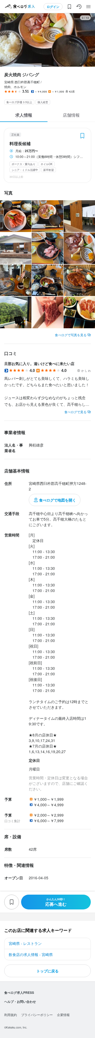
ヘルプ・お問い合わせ (20, 1001)
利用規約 (10, 1014)
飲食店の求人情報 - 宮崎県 (31, 954)
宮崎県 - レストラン (25, 943)
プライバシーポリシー (37, 1014)
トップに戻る (47, 970)
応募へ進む (55, 902)
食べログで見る (75, 411)
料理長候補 (20, 144)
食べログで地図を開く (57, 500)
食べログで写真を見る (71, 335)
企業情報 (63, 1014)
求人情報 (23, 115)
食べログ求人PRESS (19, 992)
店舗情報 (71, 115)
